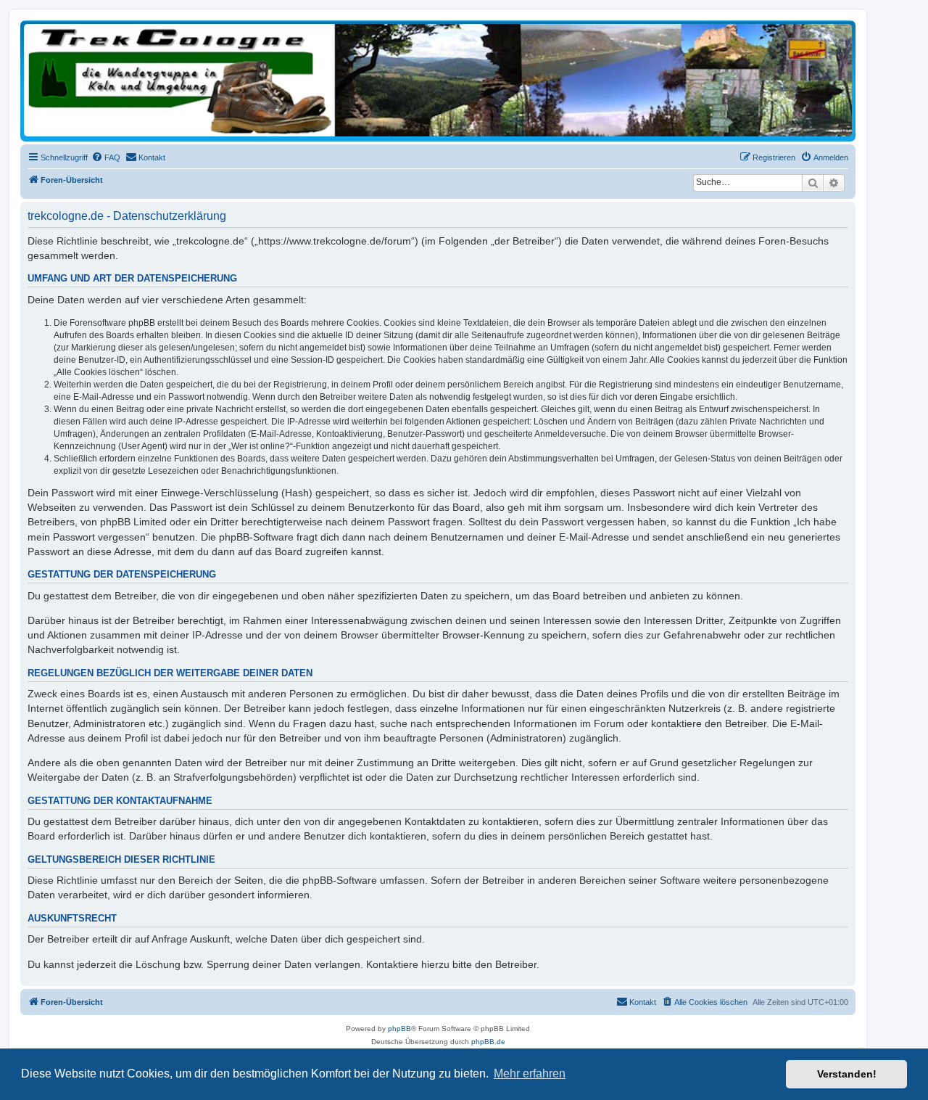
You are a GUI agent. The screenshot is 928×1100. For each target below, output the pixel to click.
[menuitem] (105, 157)
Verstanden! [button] (847, 1074)
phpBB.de (488, 1042)
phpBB (399, 1029)
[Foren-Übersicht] (438, 80)
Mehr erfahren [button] (530, 1073)
